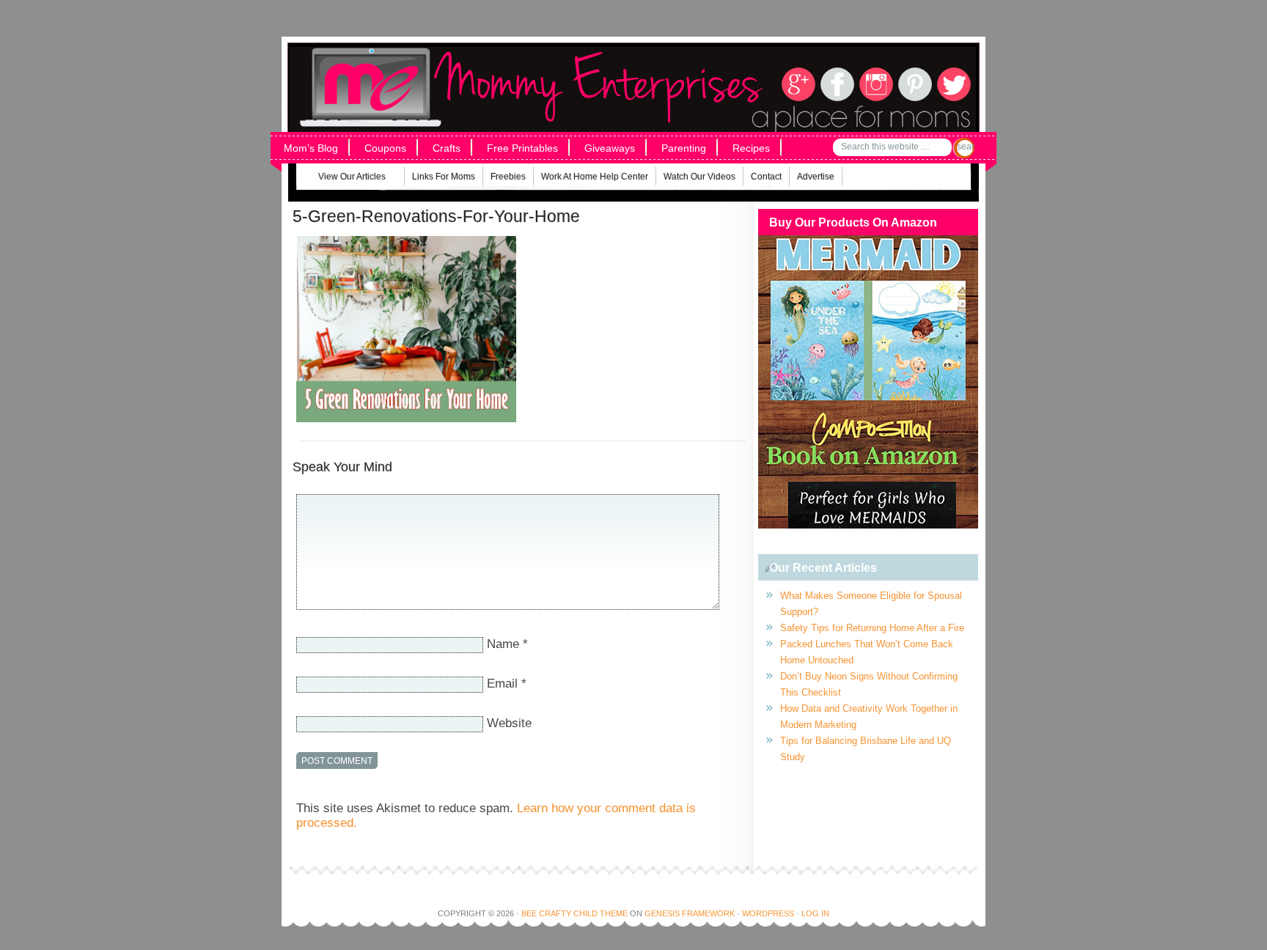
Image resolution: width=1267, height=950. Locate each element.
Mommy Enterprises (485, 65)
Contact (766, 177)
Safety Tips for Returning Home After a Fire (872, 627)
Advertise (815, 177)
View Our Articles (343, 178)
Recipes (751, 148)
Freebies (508, 177)
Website (509, 723)
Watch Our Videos (699, 177)
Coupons (385, 148)
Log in (815, 913)
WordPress (768, 913)
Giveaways (609, 148)
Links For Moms (443, 177)
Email (502, 684)
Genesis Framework (689, 913)
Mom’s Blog (311, 148)
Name (503, 644)
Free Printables (522, 148)
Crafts (446, 148)
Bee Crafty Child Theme (574, 913)
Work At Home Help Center (594, 177)
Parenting (683, 148)
